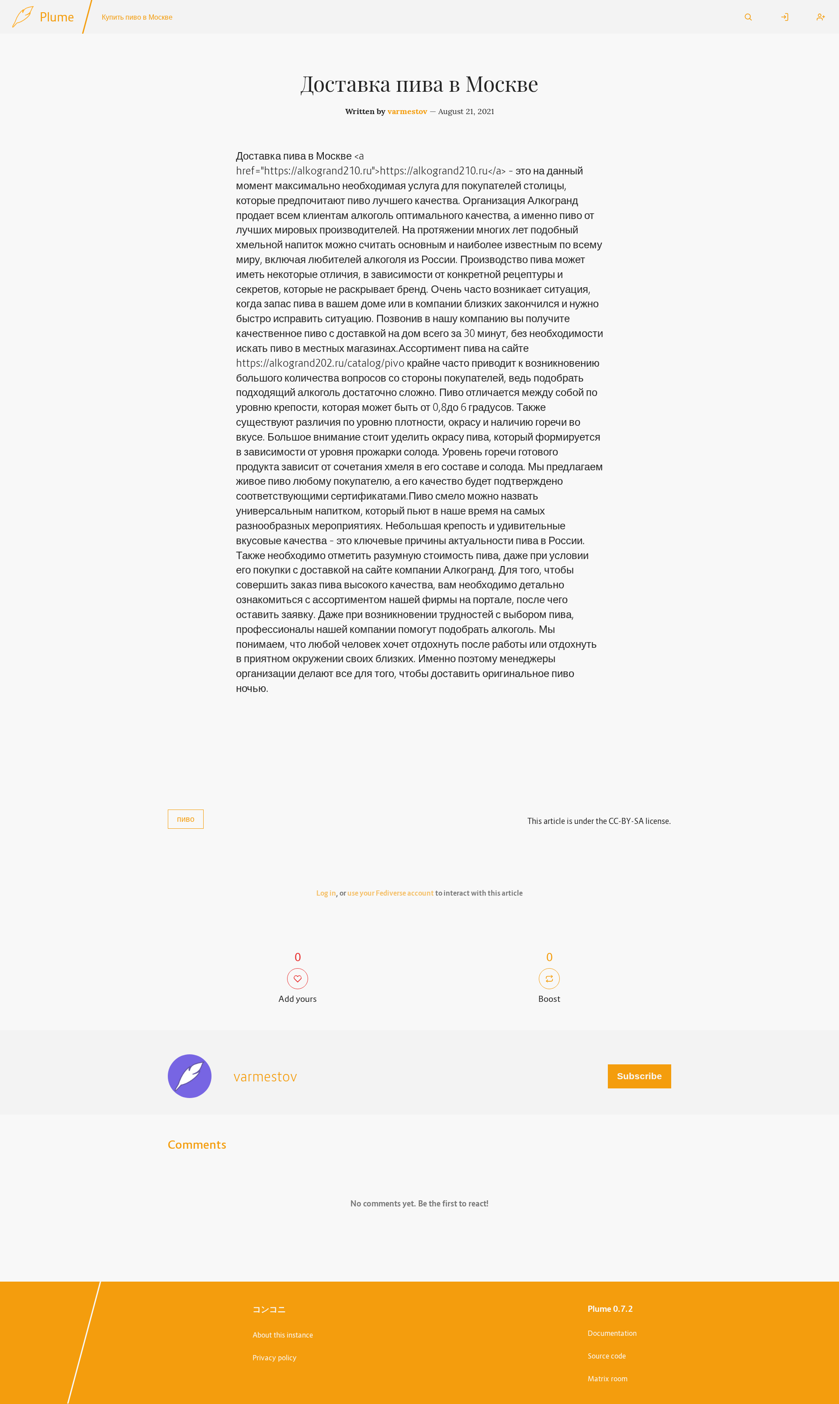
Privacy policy (275, 1357)
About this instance (283, 1335)
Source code (607, 1356)
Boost (549, 999)
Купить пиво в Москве (137, 17)
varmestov (407, 111)
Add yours (297, 999)
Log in (326, 893)
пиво (185, 819)
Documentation (612, 1333)
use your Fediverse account (390, 893)
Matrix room (608, 1378)
